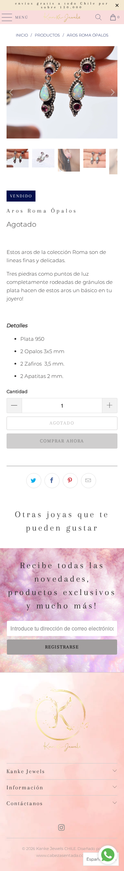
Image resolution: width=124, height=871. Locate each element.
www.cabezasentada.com (62, 855)
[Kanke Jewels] (62, 17)
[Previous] (11, 92)
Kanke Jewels (49, 848)
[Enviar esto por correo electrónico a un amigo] (88, 480)
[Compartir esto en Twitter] (33, 480)
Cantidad (17, 391)
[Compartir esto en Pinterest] (70, 480)
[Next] (112, 92)
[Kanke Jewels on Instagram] (61, 828)
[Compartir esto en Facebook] (52, 480)
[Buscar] (98, 17)
